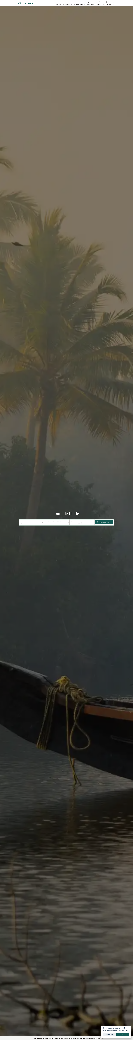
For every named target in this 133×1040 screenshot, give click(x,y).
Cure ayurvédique (79, 4)
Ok (122, 1034)
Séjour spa (58, 4)
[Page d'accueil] (27, 3)
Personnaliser (109, 1034)
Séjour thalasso (67, 4)
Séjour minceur (91, 4)
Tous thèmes (110, 4)
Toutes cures (101, 4)
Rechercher (104, 522)
